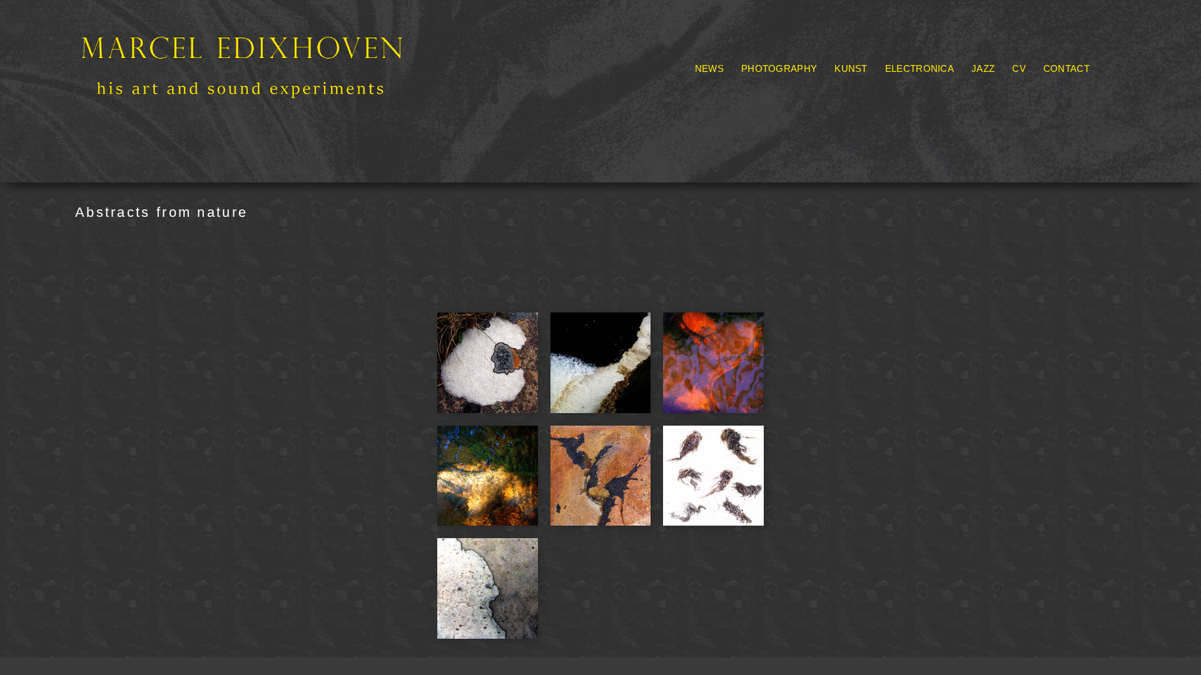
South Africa (769, 85)
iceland (912, 98)
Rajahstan (764, 113)
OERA (845, 85)
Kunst (851, 68)
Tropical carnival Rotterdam (806, 126)
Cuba (865, 98)
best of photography (788, 98)
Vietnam (908, 126)
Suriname (894, 113)
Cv (1019, 68)
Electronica (919, 68)
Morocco (968, 98)
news (709, 68)
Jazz (983, 68)
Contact (1066, 68)
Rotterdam (830, 113)
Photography (779, 68)
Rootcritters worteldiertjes (941, 85)
